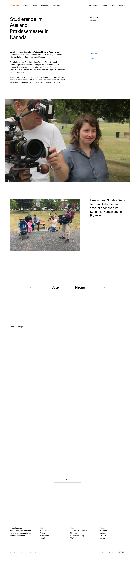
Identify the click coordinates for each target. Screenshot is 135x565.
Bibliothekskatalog (77, 536)
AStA (72, 538)
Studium (25, 5)
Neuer (80, 287)
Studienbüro (44, 536)
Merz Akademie (14, 5)
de (119, 552)
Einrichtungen (56, 5)
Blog (113, 5)
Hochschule (44, 5)
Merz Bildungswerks (32, 552)
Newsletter (44, 538)
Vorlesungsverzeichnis (78, 531)
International (94, 20)
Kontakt (43, 531)
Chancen (73, 533)
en (123, 552)
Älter (56, 287)
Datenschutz (111, 552)
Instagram (104, 533)
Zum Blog (67, 479)
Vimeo (102, 538)
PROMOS (92, 58)
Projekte (105, 5)
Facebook (104, 531)
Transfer (34, 5)
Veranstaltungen (93, 5)
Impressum (104, 552)
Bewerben (122, 5)
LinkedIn (103, 536)
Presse (42, 533)
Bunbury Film (93, 53)
